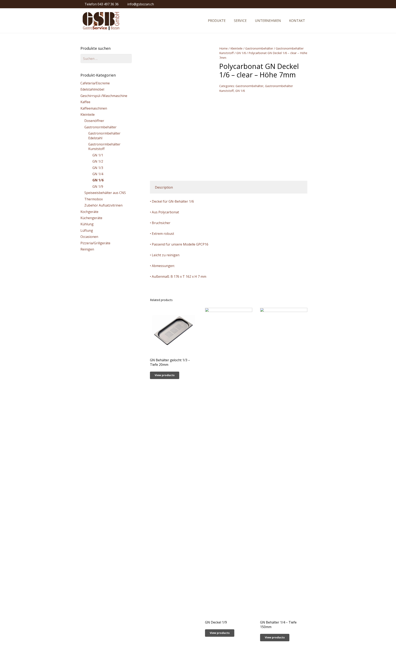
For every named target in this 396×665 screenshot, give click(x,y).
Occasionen (89, 236)
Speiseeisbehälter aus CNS (105, 192)
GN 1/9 (97, 186)
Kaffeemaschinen (93, 108)
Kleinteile (236, 48)
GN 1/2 (97, 161)
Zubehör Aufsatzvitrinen (103, 205)
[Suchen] (313, 20)
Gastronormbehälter (259, 48)
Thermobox (93, 199)
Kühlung (87, 224)
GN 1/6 (241, 53)
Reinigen (87, 249)
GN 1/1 (97, 155)
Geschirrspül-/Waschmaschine (103, 95)
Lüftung (86, 230)
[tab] (164, 187)
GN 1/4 (97, 174)
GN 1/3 (97, 167)
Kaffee (85, 102)
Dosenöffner (94, 120)
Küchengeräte (91, 218)
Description (164, 187)
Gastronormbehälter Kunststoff (104, 146)
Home (223, 48)
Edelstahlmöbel (92, 89)
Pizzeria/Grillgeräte (95, 243)
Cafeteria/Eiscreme (95, 83)
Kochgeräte (89, 211)
